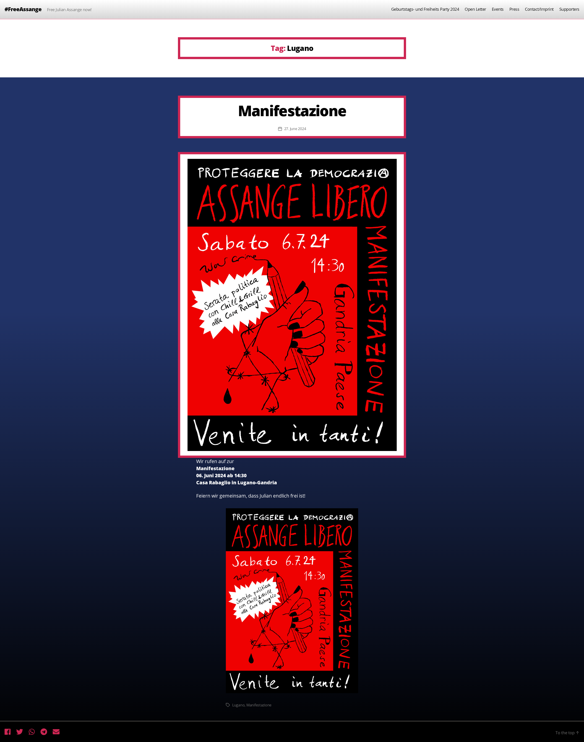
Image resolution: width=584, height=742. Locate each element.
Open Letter (475, 9)
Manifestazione (292, 111)
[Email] (56, 731)
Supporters (569, 9)
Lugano (238, 705)
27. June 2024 (295, 128)
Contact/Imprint (539, 9)
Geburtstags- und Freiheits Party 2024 (425, 9)
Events (498, 9)
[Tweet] (19, 731)
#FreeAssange (23, 9)
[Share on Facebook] (7, 731)
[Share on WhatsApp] (32, 731)
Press (514, 9)
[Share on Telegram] (43, 731)
